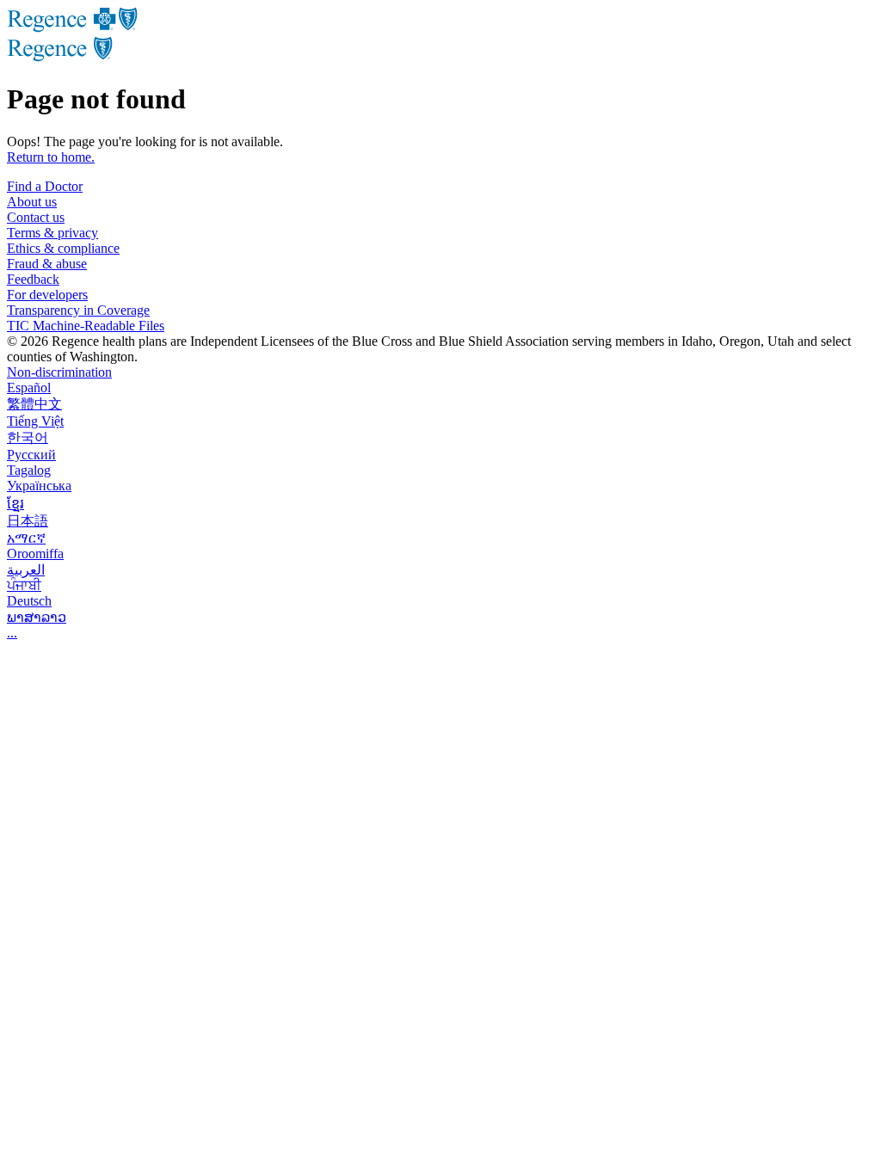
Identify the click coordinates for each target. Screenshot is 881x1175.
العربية (26, 570)
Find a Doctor (45, 186)
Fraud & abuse (47, 263)
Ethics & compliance (63, 248)
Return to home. (51, 157)
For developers (47, 294)
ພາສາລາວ (36, 617)
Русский (31, 454)
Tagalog (29, 470)
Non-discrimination (59, 372)
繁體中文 (34, 404)
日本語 (27, 521)
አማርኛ (26, 538)
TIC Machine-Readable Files (85, 325)
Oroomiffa (35, 553)
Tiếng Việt (35, 421)
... (12, 632)
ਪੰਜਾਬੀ (24, 585)
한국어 (27, 437)
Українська (39, 485)
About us (32, 201)
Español (29, 387)
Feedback (33, 279)
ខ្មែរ (15, 503)
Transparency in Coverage (78, 310)
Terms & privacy (52, 232)
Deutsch (29, 601)
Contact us (36, 217)
